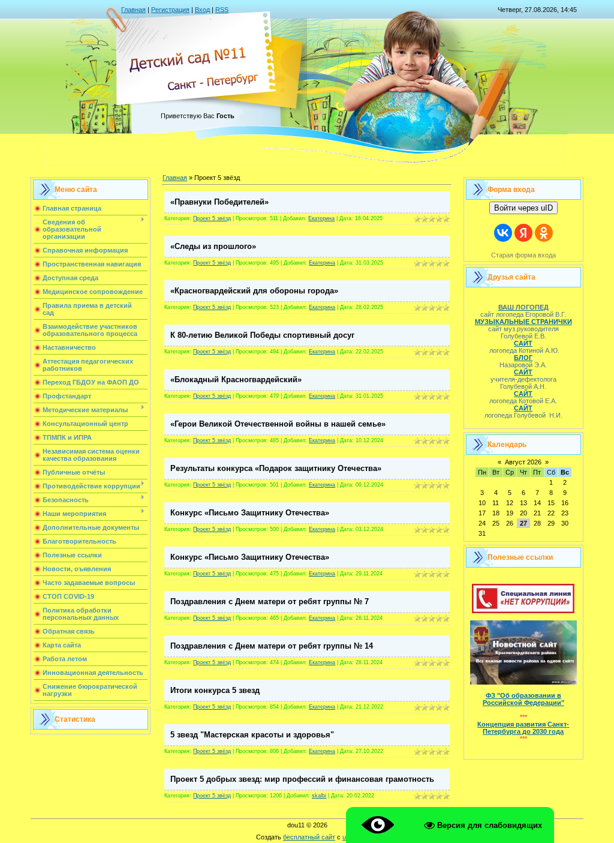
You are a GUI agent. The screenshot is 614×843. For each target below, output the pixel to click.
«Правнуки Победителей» (219, 201)
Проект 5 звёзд (212, 218)
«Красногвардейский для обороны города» (254, 290)
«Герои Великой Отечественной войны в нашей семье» (278, 423)
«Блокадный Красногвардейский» (236, 379)
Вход (202, 9)
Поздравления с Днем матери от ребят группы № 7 (269, 601)
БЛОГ (523, 357)
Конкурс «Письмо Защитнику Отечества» (249, 512)
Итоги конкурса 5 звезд (215, 690)
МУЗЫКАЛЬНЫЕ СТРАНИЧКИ (523, 321)
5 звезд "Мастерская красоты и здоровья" (252, 734)
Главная (133, 9)
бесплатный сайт (309, 837)
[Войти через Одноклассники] (544, 233)
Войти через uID (523, 207)
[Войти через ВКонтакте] (503, 233)
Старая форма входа (523, 255)
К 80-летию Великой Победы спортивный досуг (262, 335)
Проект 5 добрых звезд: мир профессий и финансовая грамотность (302, 779)
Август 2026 (523, 462)
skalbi (319, 796)
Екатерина (321, 218)
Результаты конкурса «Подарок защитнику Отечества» (275, 468)
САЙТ (523, 343)
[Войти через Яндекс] (523, 233)
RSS (221, 9)
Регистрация (170, 9)
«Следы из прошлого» (213, 246)
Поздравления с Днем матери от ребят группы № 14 (271, 645)
